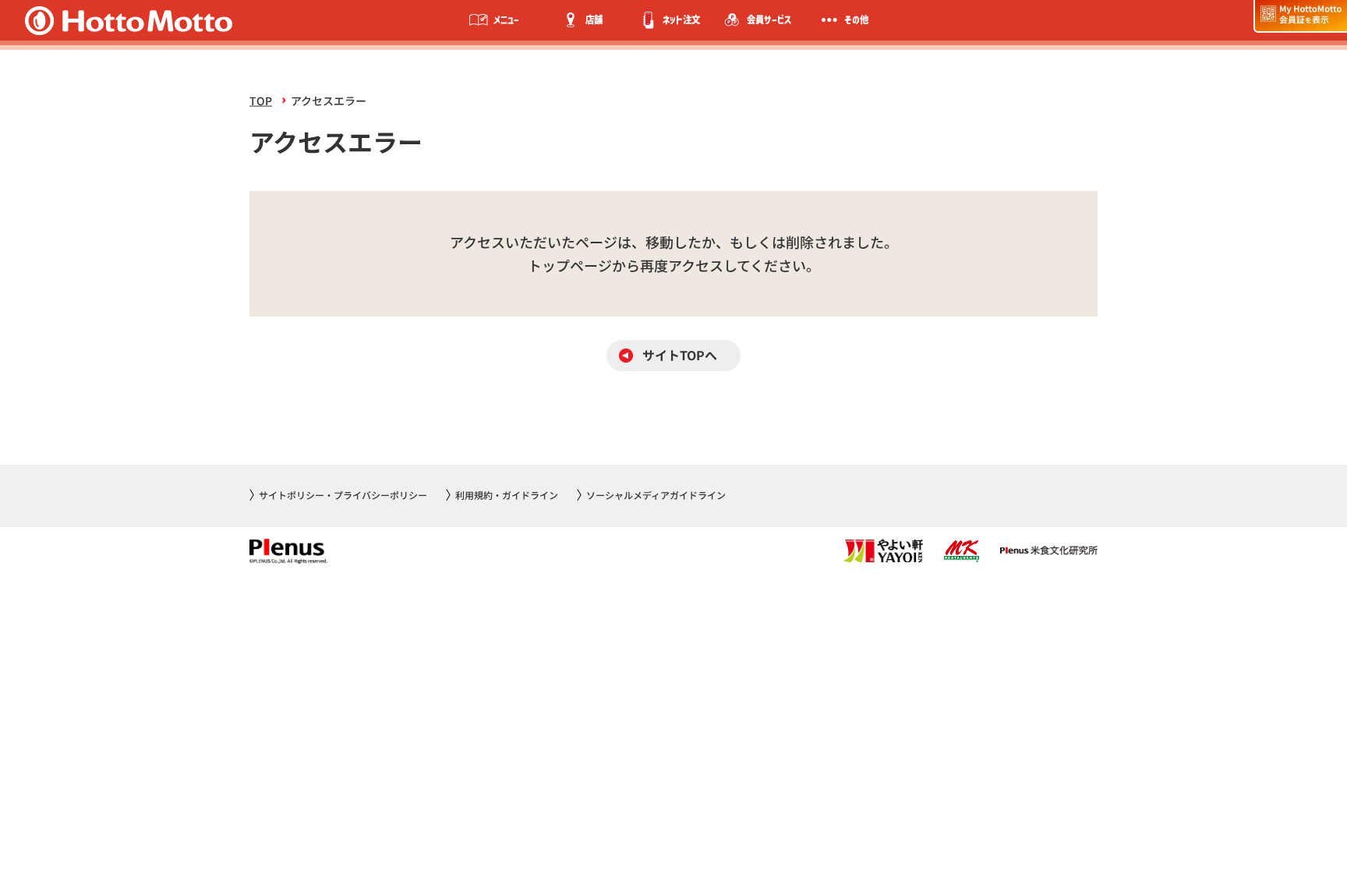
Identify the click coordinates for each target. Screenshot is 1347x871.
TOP (260, 100)
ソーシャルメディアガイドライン (656, 494)
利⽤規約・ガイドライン (506, 494)
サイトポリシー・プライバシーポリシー (343, 494)
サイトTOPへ (679, 354)
